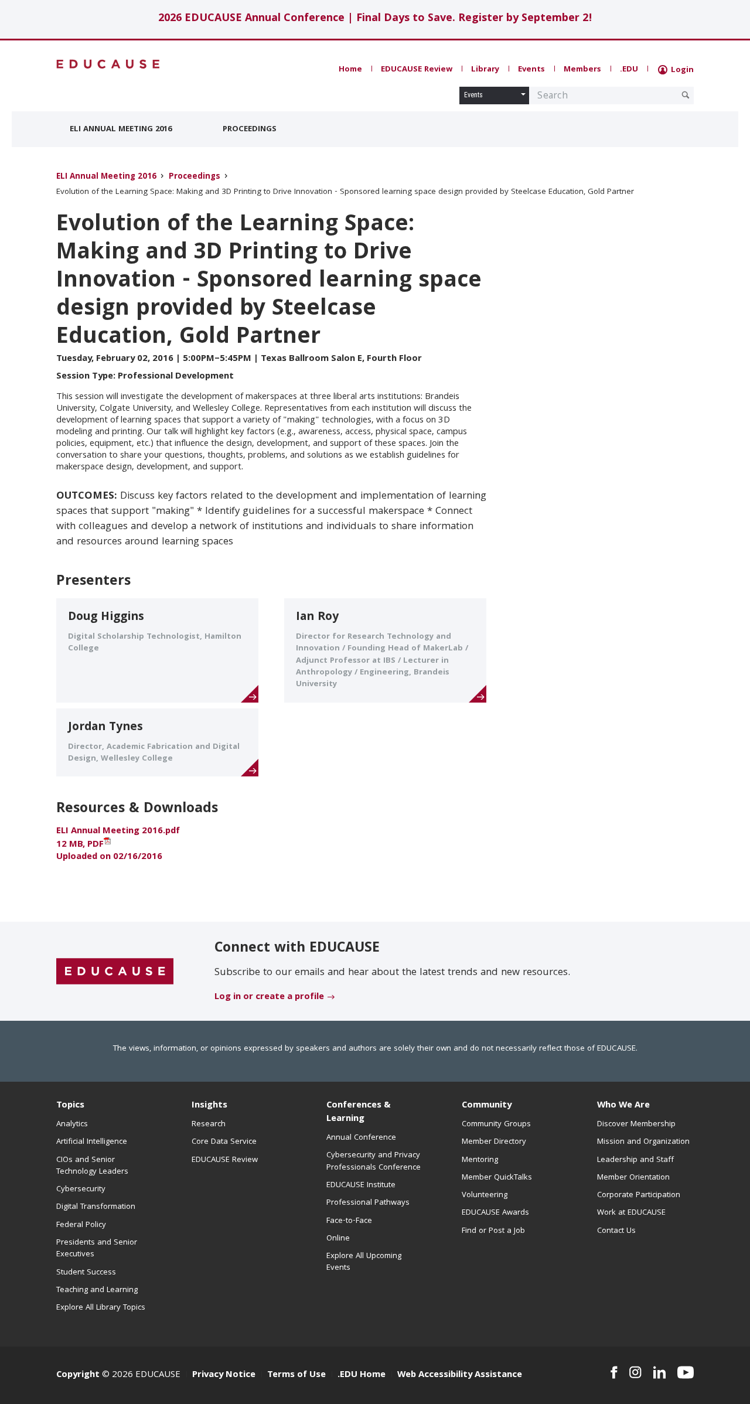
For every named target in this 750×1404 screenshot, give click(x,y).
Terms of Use (296, 1375)
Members (582, 69)
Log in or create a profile (269, 997)
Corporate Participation (638, 1195)
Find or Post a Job (493, 1231)
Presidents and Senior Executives (96, 1248)
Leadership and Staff (635, 1160)
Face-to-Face (349, 1221)
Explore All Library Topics (100, 1307)
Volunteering (484, 1195)
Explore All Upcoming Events (363, 1262)
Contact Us (616, 1231)
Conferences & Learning (358, 1112)
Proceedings (250, 129)
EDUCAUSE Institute (361, 1185)
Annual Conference (361, 1138)
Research (209, 1124)
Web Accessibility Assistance (459, 1375)
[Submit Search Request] (685, 95)
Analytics (72, 1124)
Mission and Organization (643, 1142)
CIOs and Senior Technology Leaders (92, 1166)
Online (338, 1238)
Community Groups (496, 1124)
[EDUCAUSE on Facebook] (614, 1372)
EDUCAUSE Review (416, 69)
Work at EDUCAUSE (631, 1213)
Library (485, 69)
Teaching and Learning (97, 1290)
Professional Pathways (368, 1203)
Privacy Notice (223, 1375)
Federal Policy (81, 1225)
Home (350, 69)
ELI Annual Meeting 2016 (121, 129)
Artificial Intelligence (91, 1142)
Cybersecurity (80, 1189)
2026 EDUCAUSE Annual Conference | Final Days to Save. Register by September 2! (375, 19)
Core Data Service (224, 1142)
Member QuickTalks (497, 1177)
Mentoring (480, 1160)
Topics (70, 1105)
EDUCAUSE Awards (495, 1213)
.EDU (629, 69)
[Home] (108, 64)
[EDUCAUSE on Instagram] (635, 1372)
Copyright (78, 1375)
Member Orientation (633, 1177)
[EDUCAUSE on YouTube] (685, 1372)
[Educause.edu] (114, 972)
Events (531, 69)
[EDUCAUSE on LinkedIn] (659, 1372)
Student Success (86, 1272)
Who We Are (623, 1105)
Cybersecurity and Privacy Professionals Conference (373, 1161)
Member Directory (494, 1142)
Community (487, 1105)
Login (681, 70)
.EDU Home (362, 1375)
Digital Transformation (95, 1207)
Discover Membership (636, 1124)
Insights (209, 1105)
